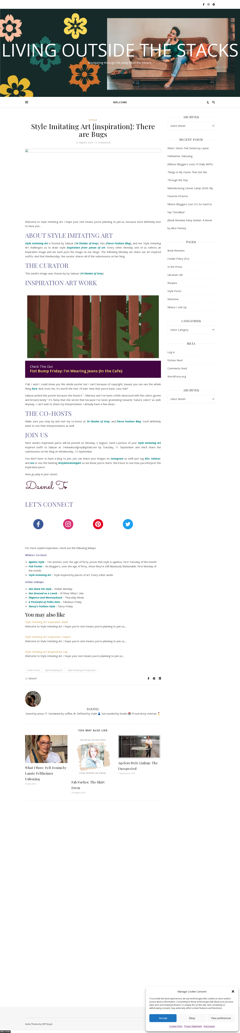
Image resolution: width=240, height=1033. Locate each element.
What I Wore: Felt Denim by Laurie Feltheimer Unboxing (45, 773)
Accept (163, 1018)
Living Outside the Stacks (120, 49)
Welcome (120, 102)
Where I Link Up (177, 307)
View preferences (221, 1018)
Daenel (33, 678)
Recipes (172, 283)
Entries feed (174, 360)
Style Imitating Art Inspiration (82, 670)
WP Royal (47, 1024)
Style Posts (174, 291)
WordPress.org (176, 376)
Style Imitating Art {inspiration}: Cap (46, 651)
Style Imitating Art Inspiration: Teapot (48, 636)
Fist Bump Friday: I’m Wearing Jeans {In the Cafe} (76, 370)
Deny (192, 1018)
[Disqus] (93, 855)
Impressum (209, 1026)
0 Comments (103, 142)
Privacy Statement (193, 1026)
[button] (233, 991)
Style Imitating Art (149, 443)
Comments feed (177, 368)
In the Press (174, 266)
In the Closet (33, 670)
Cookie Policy (176, 1026)
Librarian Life (175, 275)
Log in (171, 352)
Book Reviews (176, 250)
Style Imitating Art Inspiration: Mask (46, 622)
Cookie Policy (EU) (178, 258)
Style (93, 120)
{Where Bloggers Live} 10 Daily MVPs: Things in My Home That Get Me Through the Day (190, 172)
